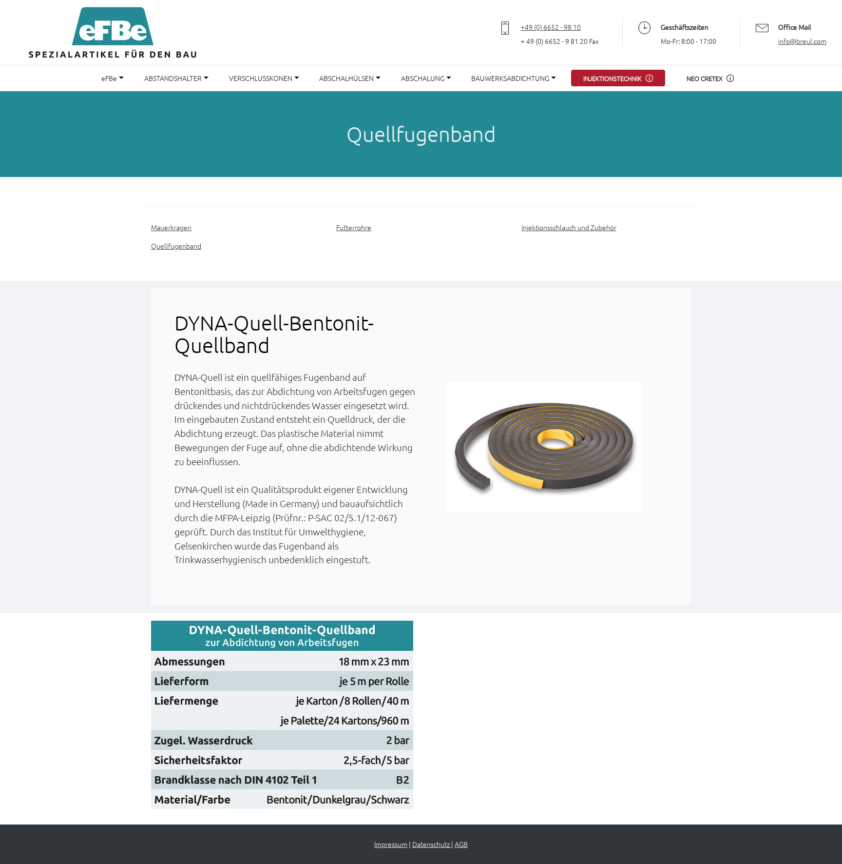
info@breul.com (802, 41)
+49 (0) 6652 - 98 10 (551, 27)
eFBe (109, 78)
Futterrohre (353, 227)
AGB (461, 844)
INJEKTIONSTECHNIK (612, 78)
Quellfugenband (176, 246)
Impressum (390, 844)
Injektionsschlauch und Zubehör (568, 227)
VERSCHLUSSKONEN (260, 78)
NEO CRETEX (705, 78)
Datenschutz (431, 844)
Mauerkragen (171, 227)
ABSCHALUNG (422, 78)
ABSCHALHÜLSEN (346, 78)
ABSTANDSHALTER (173, 78)
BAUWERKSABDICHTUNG (510, 78)
